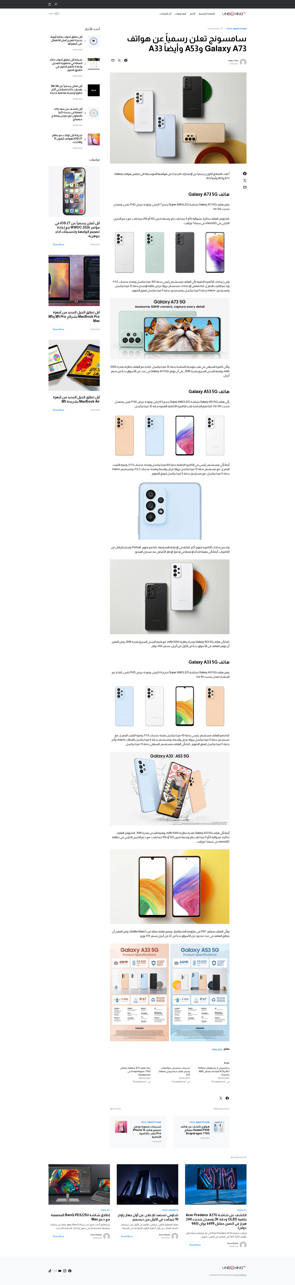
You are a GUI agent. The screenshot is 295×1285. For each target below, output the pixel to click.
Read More (58, 244)
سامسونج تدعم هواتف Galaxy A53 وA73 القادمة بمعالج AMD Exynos (213, 1071)
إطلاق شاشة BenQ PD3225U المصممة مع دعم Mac (80, 1217)
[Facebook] (69, 1270)
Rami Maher (232, 1243)
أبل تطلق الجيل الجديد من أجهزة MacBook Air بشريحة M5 (76, 399)
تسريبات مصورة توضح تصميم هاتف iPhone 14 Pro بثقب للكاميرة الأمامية (147, 1131)
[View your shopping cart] (49, 4)
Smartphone (240, 29)
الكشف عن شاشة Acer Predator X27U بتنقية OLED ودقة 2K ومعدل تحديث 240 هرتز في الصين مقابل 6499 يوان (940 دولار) (216, 1221)
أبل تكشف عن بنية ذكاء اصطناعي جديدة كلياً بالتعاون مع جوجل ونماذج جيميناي (66, 114)
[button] (55, 4)
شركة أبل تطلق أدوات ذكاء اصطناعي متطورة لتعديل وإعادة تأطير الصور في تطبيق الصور (66, 64)
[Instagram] (64, 1270)
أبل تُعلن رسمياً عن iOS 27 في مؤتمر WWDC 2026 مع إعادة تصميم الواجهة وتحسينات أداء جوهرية (77, 229)
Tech (229, 29)
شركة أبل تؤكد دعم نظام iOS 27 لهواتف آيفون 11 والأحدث (67, 138)
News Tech (233, 60)
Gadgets (173, 1210)
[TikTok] (50, 1270)
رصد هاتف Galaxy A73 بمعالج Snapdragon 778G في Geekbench (135, 1071)
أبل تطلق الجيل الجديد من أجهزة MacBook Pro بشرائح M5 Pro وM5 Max (74, 316)
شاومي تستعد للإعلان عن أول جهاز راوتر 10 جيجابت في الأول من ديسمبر (148, 1217)
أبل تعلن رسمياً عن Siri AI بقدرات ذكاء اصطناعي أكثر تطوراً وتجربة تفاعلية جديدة (66, 89)
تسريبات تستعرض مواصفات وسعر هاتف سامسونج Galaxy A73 (174, 1071)
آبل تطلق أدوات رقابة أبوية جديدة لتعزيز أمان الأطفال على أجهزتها (66, 40)
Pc (245, 1210)
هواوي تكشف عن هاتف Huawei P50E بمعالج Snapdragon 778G (195, 1130)
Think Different (240, 1275)
